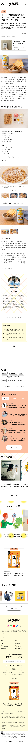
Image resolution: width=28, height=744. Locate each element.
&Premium (8, 734)
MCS (12, 736)
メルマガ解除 (14, 678)
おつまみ (4, 373)
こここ (9, 736)
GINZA (23, 733)
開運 (2, 645)
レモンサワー (11, 380)
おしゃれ (3, 641)
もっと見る (14, 447)
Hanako (3, 734)
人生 (16, 645)
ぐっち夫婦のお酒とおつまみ (17, 376)
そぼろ (4, 380)
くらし (16, 641)
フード (3, 11)
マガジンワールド (17, 736)
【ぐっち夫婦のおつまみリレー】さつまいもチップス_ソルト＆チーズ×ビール (14, 338)
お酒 (21, 373)
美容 (16, 640)
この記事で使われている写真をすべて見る (14, 317)
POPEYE (12, 733)
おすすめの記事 (4, 646)
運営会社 (17, 711)
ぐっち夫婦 (5, 376)
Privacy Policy (14, 737)
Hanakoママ (20, 734)
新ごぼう (20, 380)
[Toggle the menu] (2, 4)
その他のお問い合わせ (8, 713)
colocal (15, 734)
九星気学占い (18, 646)
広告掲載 (23, 736)
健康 (2, 640)
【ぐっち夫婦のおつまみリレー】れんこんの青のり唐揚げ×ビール (14, 334)
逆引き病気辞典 (18, 648)
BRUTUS (7, 733)
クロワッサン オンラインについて (8, 711)
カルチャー (17, 643)
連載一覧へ (14, 608)
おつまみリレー (13, 373)
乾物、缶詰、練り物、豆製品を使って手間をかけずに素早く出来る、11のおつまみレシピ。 (14, 330)
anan (4, 733)
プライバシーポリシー (18, 672)
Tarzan (12, 734)
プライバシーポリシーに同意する (14, 665)
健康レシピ (3, 648)
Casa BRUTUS (18, 733)
